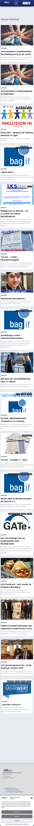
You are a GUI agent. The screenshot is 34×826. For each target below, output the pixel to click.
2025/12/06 (4, 169)
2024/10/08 (4, 295)
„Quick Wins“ (7, 172)
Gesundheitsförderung (14, 474)
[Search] (28, 3)
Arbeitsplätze (10, 680)
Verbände (29, 108)
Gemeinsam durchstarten (13, 298)
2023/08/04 (4, 415)
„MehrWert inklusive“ (11, 705)
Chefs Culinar (15, 601)
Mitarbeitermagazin (27, 232)
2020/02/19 (4, 622)
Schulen (30, 186)
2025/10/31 (4, 207)
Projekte (23, 474)
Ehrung (19, 354)
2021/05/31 (4, 581)
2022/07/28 (4, 495)
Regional (29, 680)
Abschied (14, 354)
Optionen (17, 820)
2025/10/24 (4, 253)
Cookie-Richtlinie (9, 824)
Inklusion (23, 108)
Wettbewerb (14, 643)
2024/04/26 (4, 332)
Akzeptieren (17, 812)
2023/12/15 (3, 375)
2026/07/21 (4, 87)
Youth (19, 643)
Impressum (26, 824)
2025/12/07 (4, 129)
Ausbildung (18, 274)
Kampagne (23, 680)
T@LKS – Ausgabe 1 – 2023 (14, 460)
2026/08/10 (4, 48)
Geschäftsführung (27, 354)
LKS (21, 601)
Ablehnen (17, 816)
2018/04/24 (4, 740)
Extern (17, 108)
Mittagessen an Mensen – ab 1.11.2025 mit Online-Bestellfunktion (14, 214)
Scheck (25, 601)
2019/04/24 (4, 662)
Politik (7, 643)
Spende (30, 601)
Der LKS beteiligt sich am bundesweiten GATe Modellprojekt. (13, 541)
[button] (31, 798)
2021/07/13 (4, 535)
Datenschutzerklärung (18, 824)
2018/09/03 (4, 701)
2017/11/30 (3, 784)
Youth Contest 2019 (27, 643)
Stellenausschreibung (26, 27)
